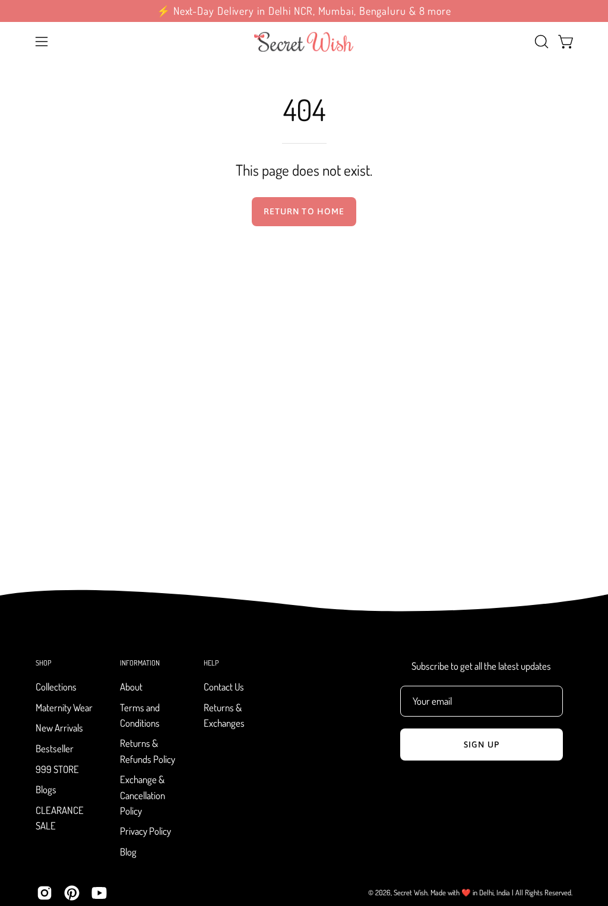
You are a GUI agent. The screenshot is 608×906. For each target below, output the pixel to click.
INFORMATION (140, 662)
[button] (540, 41)
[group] (304, 11)
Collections (56, 686)
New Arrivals (59, 728)
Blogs (46, 790)
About (131, 686)
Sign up (481, 744)
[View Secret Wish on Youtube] (99, 893)
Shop (43, 662)
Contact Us (224, 686)
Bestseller (55, 748)
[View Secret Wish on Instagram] (44, 893)
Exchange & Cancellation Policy (142, 795)
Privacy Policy (145, 831)
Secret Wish (411, 892)
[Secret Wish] (304, 41)
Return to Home (304, 211)
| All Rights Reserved (541, 892)
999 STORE (57, 769)
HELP (211, 662)
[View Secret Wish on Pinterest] (72, 893)
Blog (128, 851)
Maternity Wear (64, 707)
